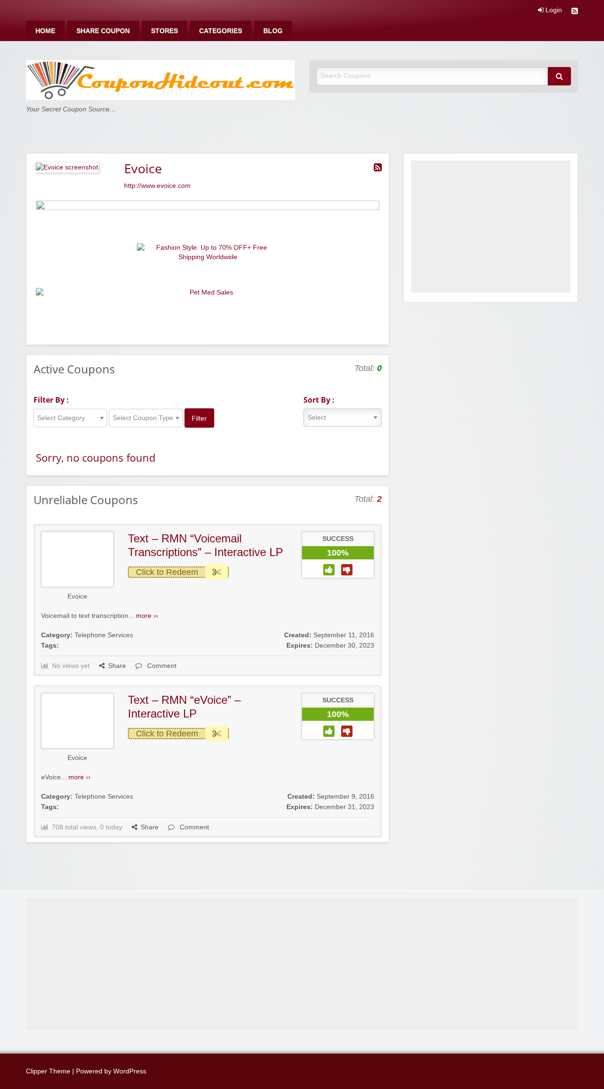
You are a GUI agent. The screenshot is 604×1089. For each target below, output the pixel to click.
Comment (160, 665)
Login (553, 10)
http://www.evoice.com (157, 185)
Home (45, 30)
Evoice (77, 596)
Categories (220, 30)
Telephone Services (104, 635)
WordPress (129, 1071)
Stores (164, 30)
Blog (273, 30)
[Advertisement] (490, 226)
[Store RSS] (378, 167)
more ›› (147, 615)
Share (117, 665)
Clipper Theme (48, 1071)
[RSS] (574, 12)
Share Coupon (103, 30)
